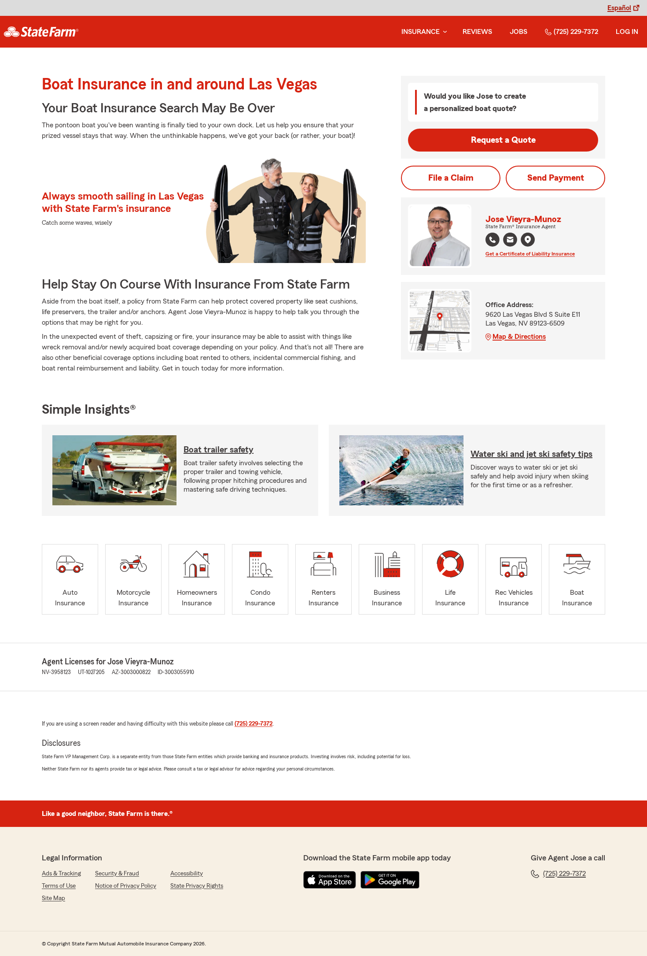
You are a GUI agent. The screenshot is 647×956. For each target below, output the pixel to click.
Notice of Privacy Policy (125, 886)
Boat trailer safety (219, 449)
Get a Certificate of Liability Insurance (530, 253)
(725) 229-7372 (576, 31)
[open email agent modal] (510, 241)
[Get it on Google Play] (389, 880)
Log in (627, 31)
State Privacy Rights (196, 886)
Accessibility (186, 874)
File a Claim (451, 178)
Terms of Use (59, 886)
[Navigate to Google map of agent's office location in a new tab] (528, 240)
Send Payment (555, 178)
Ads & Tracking (61, 874)
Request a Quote (503, 140)
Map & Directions (519, 336)
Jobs (518, 31)
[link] (41, 32)
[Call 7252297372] (492, 240)
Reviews (477, 31)
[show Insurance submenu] (443, 32)
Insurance (420, 31)
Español (619, 7)
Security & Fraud (117, 874)
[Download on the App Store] (329, 880)
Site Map (53, 898)
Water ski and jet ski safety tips (531, 454)
